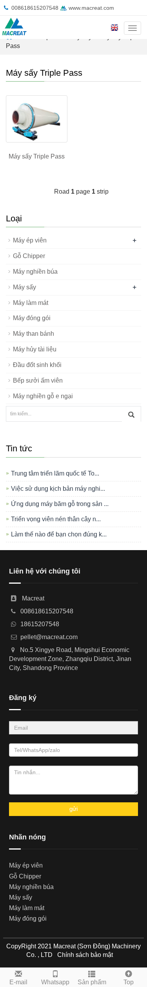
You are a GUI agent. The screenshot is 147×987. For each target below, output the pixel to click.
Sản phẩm (92, 982)
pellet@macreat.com (49, 637)
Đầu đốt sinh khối (37, 365)
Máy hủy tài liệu (34, 349)
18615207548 (39, 624)
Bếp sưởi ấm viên (38, 380)
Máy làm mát (30, 302)
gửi (73, 808)
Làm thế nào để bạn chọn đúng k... (59, 534)
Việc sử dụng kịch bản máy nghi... (58, 488)
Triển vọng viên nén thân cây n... (56, 519)
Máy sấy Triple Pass (37, 156)
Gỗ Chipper (29, 256)
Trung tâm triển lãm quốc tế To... (55, 473)
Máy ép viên (30, 240)
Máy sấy (24, 287)
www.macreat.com (90, 8)
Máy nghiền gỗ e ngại (43, 396)
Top (128, 982)
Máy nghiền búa (35, 271)
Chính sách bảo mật (85, 954)
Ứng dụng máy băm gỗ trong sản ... (60, 504)
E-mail (18, 982)
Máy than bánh (33, 333)
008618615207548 (34, 8)
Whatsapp (55, 982)
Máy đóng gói (32, 318)
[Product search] (131, 414)
